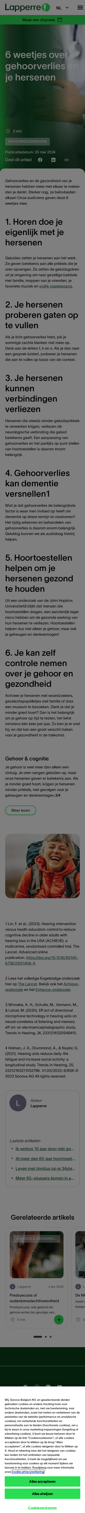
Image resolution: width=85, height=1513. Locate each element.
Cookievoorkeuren (42, 1508)
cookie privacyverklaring (28, 1471)
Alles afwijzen (42, 1494)
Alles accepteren (42, 1481)
